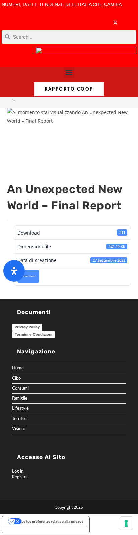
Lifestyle (20, 408)
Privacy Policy (27, 327)
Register (20, 477)
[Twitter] (115, 22)
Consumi (20, 388)
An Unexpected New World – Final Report (58, 100)
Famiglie (19, 398)
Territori (19, 418)
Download (28, 276)
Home (18, 368)
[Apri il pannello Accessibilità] (14, 271)
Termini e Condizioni (33, 334)
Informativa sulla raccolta (26, 530)
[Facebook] (75, 22)
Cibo (16, 378)
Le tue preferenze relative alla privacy (52, 521)
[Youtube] (88, 22)
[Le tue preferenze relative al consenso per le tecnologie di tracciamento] (126, 523)
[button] (69, 72)
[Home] (8, 100)
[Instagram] (102, 22)
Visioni (18, 428)
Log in (17, 471)
